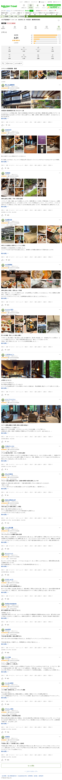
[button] (5, 74)
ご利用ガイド (27, 2)
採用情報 (30, 776)
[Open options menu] (60, 85)
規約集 (35, 776)
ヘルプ (20, 2)
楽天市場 (50, 2)
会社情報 (4, 776)
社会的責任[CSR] (22, 776)
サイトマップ (34, 2)
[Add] (59, 20)
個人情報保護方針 (12, 776)
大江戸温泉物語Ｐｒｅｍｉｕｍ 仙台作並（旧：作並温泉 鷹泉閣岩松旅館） (21, 19)
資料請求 (41, 776)
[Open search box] (3, 63)
